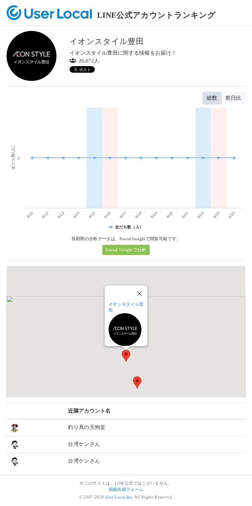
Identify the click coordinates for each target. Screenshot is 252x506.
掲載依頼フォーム (126, 489)
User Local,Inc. (119, 497)
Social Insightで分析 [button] (125, 249)
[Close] (139, 293)
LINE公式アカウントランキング (156, 15)
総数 (212, 98)
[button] (126, 356)
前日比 (233, 98)
